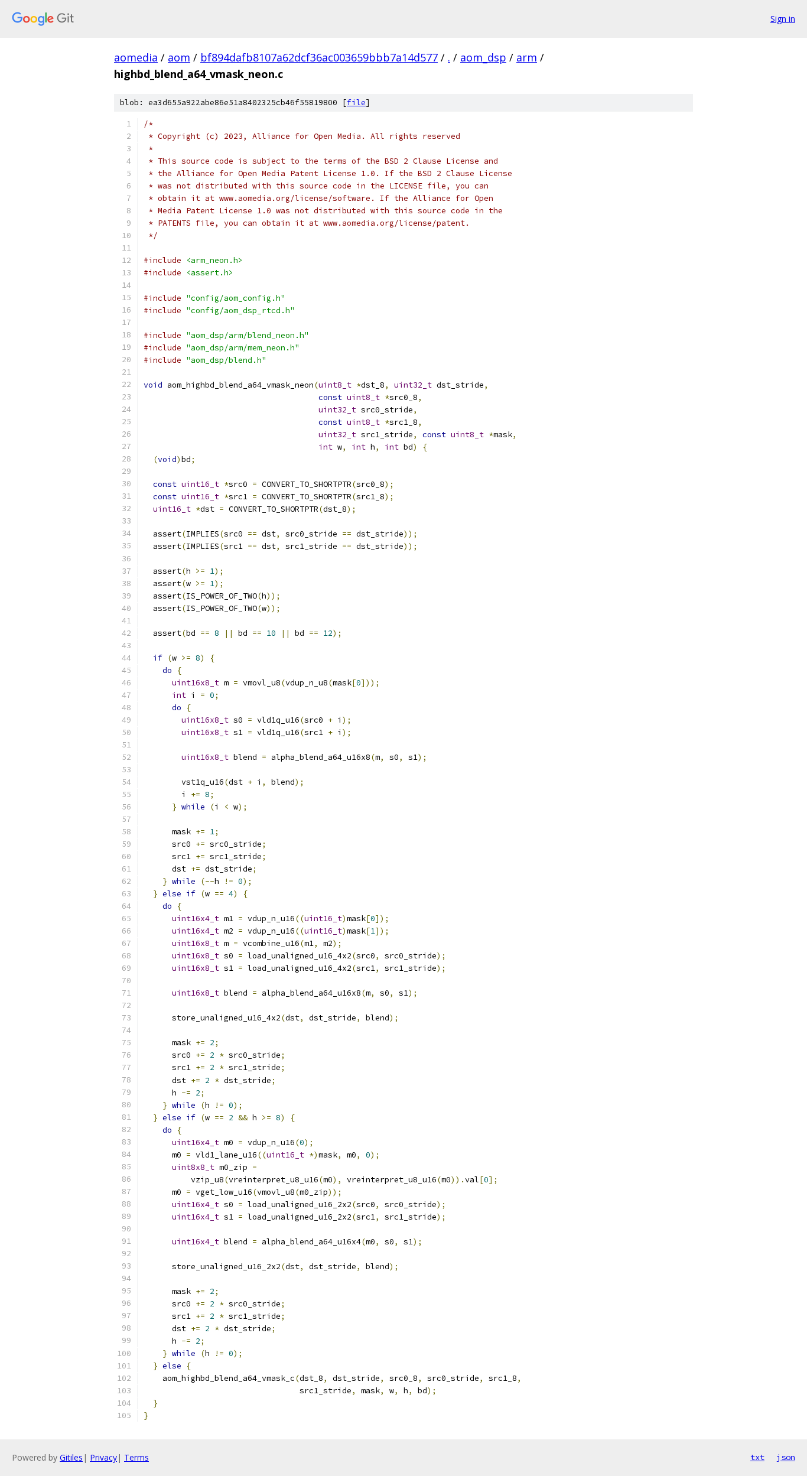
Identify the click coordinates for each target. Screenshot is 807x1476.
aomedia (136, 57)
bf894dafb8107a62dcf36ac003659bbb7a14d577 (319, 57)
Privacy (103, 1457)
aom (179, 57)
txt (757, 1457)
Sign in (782, 18)
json (785, 1457)
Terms (136, 1457)
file (356, 102)
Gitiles (71, 1457)
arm (526, 57)
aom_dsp (483, 57)
